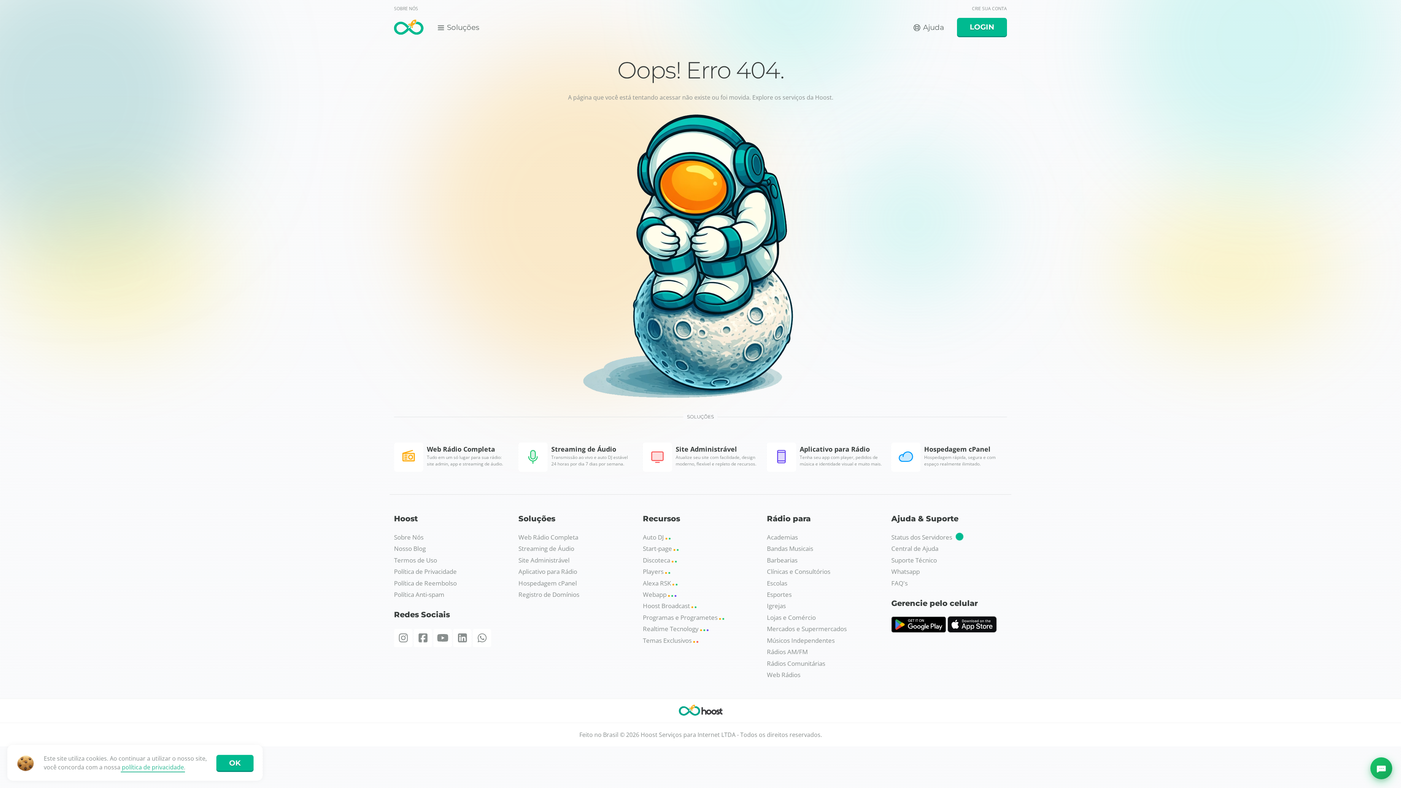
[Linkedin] (462, 638)
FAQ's (899, 583)
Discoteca (657, 560)
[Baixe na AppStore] (972, 630)
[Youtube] (442, 638)
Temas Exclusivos (668, 640)
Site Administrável (544, 560)
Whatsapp (905, 571)
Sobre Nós (409, 537)
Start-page (658, 548)
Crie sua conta (989, 8)
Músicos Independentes (801, 640)
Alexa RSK (657, 583)
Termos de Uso (415, 560)
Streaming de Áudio (546, 548)
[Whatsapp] (482, 638)
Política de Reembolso (425, 583)
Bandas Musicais (790, 548)
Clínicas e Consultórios (798, 571)
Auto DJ (654, 537)
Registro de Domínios (548, 594)
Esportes (779, 594)
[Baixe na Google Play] (918, 630)
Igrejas (776, 606)
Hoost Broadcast (667, 606)
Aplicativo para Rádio (547, 571)
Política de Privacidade (425, 571)
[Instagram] (403, 638)
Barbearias (782, 560)
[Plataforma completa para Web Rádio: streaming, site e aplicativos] (409, 28)
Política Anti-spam (419, 594)
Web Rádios (783, 675)
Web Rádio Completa (548, 537)
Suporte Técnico (914, 560)
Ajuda (932, 27)
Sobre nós (406, 8)
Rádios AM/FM (787, 652)
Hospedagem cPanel (547, 583)
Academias (782, 537)
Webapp (655, 594)
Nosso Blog (410, 548)
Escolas (777, 583)
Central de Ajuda (914, 548)
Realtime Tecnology (671, 629)
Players (654, 571)
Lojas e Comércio (791, 617)
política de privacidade (153, 767)
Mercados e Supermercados (807, 629)
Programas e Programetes (681, 617)
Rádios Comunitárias (796, 663)
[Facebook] (423, 638)
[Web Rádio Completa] (700, 712)
